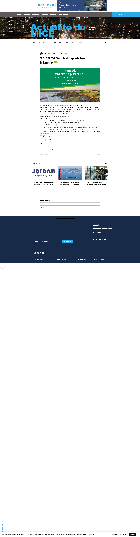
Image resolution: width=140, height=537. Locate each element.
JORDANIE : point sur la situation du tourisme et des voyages (43, 183)
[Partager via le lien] (52, 149)
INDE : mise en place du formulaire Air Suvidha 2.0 (96, 183)
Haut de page (2, 529)
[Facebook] (40, 254)
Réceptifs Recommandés (103, 230)
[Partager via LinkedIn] (49, 149)
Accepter (132, 534)
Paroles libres (69, 42)
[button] (106, 42)
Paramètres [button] (115, 534)
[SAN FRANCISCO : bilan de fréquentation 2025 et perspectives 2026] (70, 173)
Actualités (97, 237)
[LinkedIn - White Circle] (35, 254)
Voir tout (106, 163)
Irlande (42, 139)
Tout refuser (123, 534)
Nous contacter (99, 241)
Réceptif (61, 42)
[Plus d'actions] (99, 54)
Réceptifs (97, 233)
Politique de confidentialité (87, 534)
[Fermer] (138, 534)
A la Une (45, 42)
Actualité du (57, 27)
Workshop (49, 139)
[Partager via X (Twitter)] (45, 149)
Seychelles (79, 42)
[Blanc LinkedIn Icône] (119, 14)
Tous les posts (36, 42)
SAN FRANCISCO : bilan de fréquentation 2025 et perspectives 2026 (69, 183)
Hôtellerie (53, 42)
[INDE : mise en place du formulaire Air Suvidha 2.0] (96, 173)
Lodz (86, 42)
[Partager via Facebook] (41, 149)
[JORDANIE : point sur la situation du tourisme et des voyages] (43, 173)
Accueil (96, 226)
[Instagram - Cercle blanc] (38, 254)
